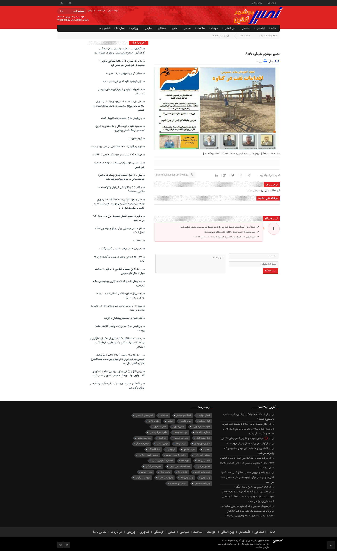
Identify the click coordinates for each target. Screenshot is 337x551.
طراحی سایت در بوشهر (229, 544)
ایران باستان (204, 421)
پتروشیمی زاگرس (143, 477)
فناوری (148, 28)
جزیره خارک (154, 421)
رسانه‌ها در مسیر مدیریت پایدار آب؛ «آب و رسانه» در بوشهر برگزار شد (117, 386)
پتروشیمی (205, 477)
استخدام (164, 415)
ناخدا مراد (137, 241)
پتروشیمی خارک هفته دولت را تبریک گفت (122, 118)
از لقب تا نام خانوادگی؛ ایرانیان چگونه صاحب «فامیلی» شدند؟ (121, 189)
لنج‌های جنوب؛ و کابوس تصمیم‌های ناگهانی (242, 438)
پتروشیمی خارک (166, 477)
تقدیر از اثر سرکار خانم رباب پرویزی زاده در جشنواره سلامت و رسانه (118, 308)
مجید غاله (185, 460)
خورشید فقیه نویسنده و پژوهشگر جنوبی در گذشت (117, 155)
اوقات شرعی (112, 10)
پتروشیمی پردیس (202, 483)
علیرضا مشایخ (189, 449)
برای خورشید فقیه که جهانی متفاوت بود (123, 81)
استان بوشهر (204, 415)
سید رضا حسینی (181, 438)
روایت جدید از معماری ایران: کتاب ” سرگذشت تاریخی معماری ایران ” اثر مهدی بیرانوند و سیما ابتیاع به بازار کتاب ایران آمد (118, 359)
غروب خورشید (135, 138)
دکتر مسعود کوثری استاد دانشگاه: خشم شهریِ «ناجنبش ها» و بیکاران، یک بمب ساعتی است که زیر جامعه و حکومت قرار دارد (119, 204)
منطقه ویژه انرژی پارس (180, 466)
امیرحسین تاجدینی (144, 415)
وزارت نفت (165, 472)
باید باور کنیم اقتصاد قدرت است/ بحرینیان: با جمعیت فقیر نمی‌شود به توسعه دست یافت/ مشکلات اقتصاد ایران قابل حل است (248, 497)
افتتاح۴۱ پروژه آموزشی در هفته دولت (124, 73)
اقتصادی (246, 28)
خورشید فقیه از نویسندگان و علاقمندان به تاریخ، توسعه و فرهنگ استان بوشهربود (120, 128)
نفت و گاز (182, 472)
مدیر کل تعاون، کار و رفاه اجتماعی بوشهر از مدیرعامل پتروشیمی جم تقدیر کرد (122, 63)
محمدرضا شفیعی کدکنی (162, 460)
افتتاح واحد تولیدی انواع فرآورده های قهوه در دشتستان (121, 91)
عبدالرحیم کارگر (142, 443)
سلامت (201, 28)
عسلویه (207, 449)
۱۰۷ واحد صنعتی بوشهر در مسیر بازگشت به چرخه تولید (119, 259)
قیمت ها (101, 10)
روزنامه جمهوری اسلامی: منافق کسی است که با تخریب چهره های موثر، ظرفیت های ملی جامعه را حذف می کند (247, 477)
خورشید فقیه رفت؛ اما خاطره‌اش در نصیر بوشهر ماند (117, 146)
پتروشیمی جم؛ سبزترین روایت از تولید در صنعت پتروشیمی (119, 165)
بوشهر (170, 421)
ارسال (271, 61)
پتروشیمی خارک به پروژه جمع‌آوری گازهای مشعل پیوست (120, 328)
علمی (174, 28)
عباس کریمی (162, 443)
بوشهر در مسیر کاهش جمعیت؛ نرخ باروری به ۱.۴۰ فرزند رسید (119, 218)
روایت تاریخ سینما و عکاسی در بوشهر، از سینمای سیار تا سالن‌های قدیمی (119, 271)
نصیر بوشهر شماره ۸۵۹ (262, 54)
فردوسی (171, 449)
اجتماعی (260, 28)
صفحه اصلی (244, 35)
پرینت (259, 60)
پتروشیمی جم (187, 477)
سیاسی (187, 28)
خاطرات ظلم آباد (202, 432)
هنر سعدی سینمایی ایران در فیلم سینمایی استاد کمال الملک (120, 230)
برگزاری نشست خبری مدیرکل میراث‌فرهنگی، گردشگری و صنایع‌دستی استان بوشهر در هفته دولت (119, 51)
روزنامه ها (216, 35)
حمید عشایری (160, 426)
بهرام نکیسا (186, 421)
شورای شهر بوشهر (202, 443)
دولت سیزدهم (181, 432)
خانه (273, 28)
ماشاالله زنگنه (154, 449)
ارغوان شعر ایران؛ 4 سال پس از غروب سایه (247, 443)
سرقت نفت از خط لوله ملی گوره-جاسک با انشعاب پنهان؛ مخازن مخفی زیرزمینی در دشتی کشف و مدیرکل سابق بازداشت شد (246, 463)
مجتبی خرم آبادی (202, 455)
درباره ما (272, 2)
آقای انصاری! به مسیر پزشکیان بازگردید (123, 318)
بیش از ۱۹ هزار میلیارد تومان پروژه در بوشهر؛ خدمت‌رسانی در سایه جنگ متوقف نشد (121, 177)
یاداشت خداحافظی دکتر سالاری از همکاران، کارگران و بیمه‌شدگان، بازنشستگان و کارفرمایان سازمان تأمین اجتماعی (117, 342)
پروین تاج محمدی (178, 483)
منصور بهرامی (204, 466)
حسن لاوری (179, 426)
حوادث (214, 28)
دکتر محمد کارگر (203, 438)
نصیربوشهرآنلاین (202, 472)
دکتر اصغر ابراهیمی (158, 432)
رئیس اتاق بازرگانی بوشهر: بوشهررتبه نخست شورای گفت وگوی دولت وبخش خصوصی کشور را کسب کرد (118, 373)
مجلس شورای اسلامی (148, 455)
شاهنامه (162, 438)
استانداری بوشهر (183, 415)
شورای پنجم (181, 443)
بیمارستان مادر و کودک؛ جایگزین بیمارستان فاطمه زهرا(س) (119, 283)
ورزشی (134, 28)
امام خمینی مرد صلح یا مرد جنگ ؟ (251, 487)
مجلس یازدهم (204, 460)
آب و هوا (91, 10)
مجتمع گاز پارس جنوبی (176, 455)
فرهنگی (162, 28)
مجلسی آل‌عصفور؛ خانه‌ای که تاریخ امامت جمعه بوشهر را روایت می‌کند (120, 296)
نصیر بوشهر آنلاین (153, 466)
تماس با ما (257, 2)
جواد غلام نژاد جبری (201, 426)
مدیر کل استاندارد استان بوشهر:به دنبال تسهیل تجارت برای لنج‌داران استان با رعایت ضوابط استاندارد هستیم (118, 106)
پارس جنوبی (146, 472)
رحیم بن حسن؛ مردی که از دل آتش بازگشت (121, 249)
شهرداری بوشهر (144, 438)
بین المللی (229, 28)
